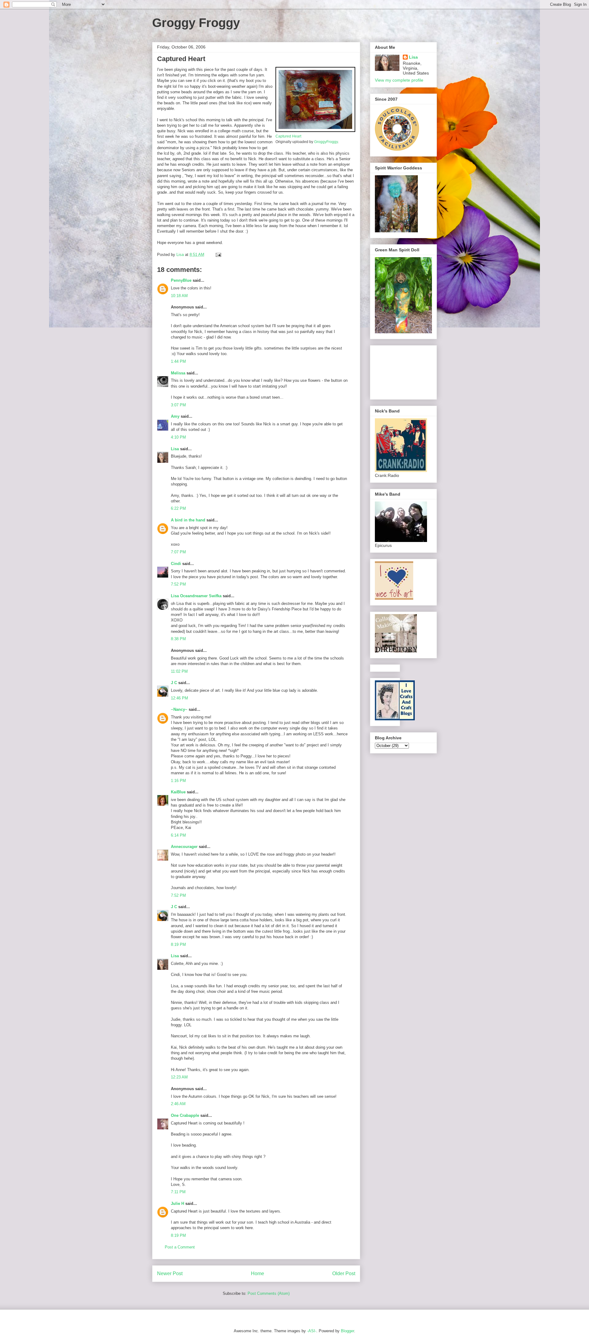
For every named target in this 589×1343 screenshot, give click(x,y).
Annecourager (184, 846)
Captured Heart (288, 136)
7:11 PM (178, 1192)
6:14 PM (178, 835)
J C (174, 682)
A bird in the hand (188, 520)
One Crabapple (185, 1115)
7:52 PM (178, 584)
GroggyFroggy (326, 142)
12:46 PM (179, 698)
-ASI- (311, 1331)
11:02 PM (179, 671)
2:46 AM (178, 1103)
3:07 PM (178, 405)
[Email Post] (218, 254)
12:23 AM (179, 1077)
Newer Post (170, 1273)
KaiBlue (179, 792)
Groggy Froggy (196, 22)
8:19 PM (178, 944)
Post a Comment (180, 1247)
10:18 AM (179, 295)
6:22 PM (178, 508)
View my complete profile (399, 80)
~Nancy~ (179, 709)
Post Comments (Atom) (269, 1293)
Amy (175, 416)
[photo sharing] (315, 130)
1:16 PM (178, 780)
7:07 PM (178, 552)
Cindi (176, 563)
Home (257, 1273)
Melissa (178, 373)
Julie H (177, 1203)
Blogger (347, 1331)
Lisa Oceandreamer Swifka (196, 596)
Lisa (175, 449)
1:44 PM (178, 361)
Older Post (343, 1273)
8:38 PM (178, 639)
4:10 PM (178, 437)
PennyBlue (181, 280)
